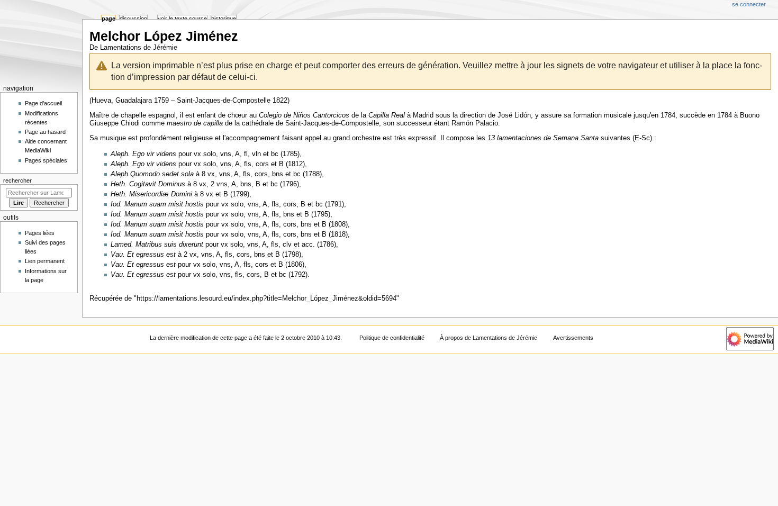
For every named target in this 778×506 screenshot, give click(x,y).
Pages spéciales (46, 160)
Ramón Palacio (474, 123)
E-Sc (642, 138)
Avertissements (573, 338)
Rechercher (17, 180)
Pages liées (40, 233)
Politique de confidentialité (391, 338)
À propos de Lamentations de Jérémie (488, 338)
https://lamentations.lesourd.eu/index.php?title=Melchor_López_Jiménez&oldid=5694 (266, 298)
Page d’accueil (43, 103)
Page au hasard (45, 132)
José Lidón (514, 115)
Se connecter (749, 4)
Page (108, 18)
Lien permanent (45, 261)
